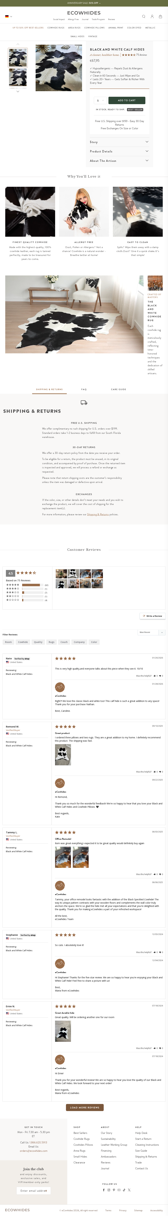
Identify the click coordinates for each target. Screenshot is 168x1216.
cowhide (23, 642)
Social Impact (59, 19)
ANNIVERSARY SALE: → (84, 3)
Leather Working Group (114, 1144)
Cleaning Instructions (147, 1144)
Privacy (122, 1210)
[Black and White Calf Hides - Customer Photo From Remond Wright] (73, 573)
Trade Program (98, 19)
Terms (108, 1210)
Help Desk (141, 1133)
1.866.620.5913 (38, 1142)
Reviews (111, 19)
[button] (161, 17)
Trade (138, 1162)
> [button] (100, 1107)
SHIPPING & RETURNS (49, 389)
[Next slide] (18, 91)
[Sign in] (152, 17)
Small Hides (80, 1156)
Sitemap (138, 1210)
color (94, 642)
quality (38, 642)
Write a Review (154, 615)
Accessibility (156, 1210)
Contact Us (141, 1168)
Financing (106, 1150)
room (8, 642)
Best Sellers (80, 1133)
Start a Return (143, 1138)
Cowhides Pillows (83, 1144)
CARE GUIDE (118, 389)
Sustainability (108, 1138)
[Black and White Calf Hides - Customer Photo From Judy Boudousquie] (73, 583)
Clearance (79, 1162)
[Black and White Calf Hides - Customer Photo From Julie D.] (61, 573)
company (79, 642)
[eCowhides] (84, 13)
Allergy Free (73, 19)
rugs (51, 642)
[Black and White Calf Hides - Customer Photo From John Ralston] (85, 583)
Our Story (106, 1133)
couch (64, 642)
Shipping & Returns (98, 514)
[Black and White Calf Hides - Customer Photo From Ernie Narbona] (61, 583)
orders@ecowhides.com (33, 1151)
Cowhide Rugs (82, 1138)
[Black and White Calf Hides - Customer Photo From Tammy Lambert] (85, 573)
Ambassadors (108, 1156)
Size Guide (141, 1150)
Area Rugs (79, 1150)
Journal (85, 19)
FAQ (84, 389)
